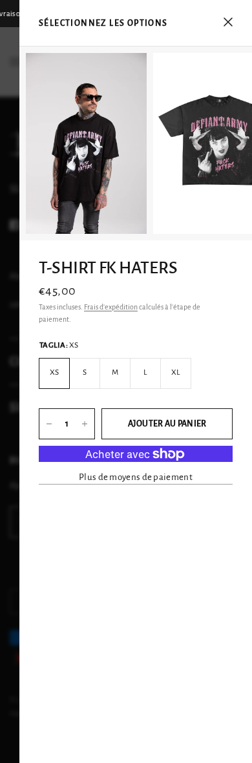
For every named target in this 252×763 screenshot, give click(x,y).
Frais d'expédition (111, 307)
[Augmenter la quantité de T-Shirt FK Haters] (84, 424)
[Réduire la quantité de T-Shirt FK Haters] (49, 424)
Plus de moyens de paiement (136, 477)
